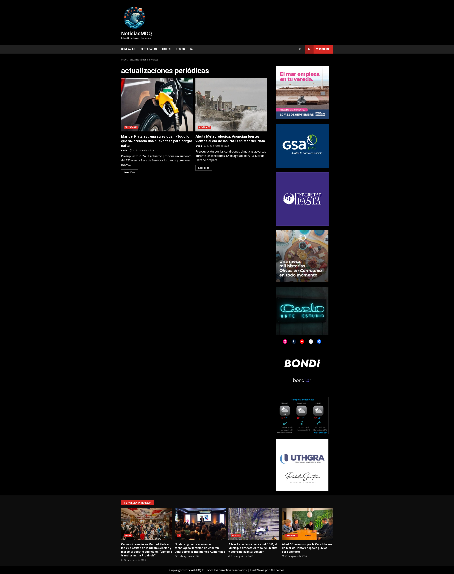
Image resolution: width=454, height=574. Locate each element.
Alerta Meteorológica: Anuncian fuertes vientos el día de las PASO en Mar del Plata (231, 104)
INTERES (236, 535)
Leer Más (129, 172)
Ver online (323, 49)
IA (191, 49)
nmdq (124, 150)
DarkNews (257, 570)
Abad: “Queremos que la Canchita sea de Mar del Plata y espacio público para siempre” (307, 524)
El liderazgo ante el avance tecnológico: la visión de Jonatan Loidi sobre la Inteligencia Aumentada (200, 524)
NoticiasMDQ (136, 34)
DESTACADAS (148, 49)
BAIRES (166, 49)
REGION (180, 49)
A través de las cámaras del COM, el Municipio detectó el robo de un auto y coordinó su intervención (253, 524)
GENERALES (128, 49)
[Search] (300, 49)
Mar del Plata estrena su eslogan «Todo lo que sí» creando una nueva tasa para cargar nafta (157, 104)
